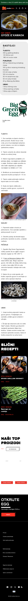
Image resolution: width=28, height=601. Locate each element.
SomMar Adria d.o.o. (16, 596)
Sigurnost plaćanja (7, 565)
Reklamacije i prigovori (8, 568)
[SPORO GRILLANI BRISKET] (14, 364)
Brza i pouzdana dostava (9, 552)
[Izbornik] (25, 8)
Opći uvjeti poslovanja (8, 540)
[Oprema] (13, 449)
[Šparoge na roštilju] (14, 395)
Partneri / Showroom (8, 556)
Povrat (4, 532)
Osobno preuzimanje (8, 536)
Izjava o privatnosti (7, 572)
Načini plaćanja (6, 548)
